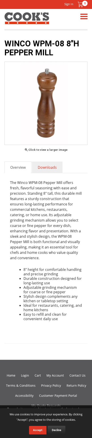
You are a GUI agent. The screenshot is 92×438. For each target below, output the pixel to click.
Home (11, 375)
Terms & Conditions (21, 385)
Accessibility (24, 395)
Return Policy (76, 385)
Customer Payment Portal (58, 395)
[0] (80, 4)
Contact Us (77, 375)
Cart (38, 375)
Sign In (68, 4)
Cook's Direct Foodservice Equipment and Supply (26, 20)
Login (25, 375)
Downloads (47, 167)
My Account (55, 375)
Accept (37, 430)
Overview (18, 167)
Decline (56, 430)
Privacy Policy (51, 385)
